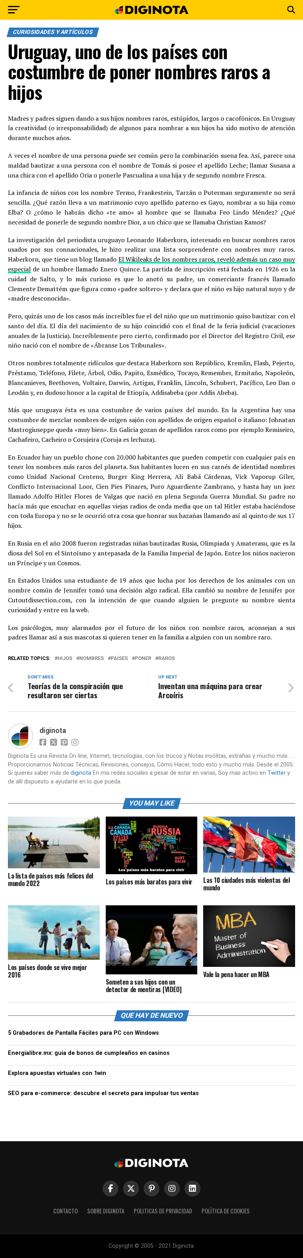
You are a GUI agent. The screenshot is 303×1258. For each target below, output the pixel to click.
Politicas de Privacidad (163, 1211)
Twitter (276, 773)
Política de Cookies (226, 1211)
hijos (65, 658)
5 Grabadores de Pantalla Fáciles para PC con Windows (83, 1033)
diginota (52, 731)
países (119, 658)
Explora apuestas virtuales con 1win (57, 1073)
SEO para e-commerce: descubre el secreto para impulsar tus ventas (103, 1093)
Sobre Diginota (105, 1211)
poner (143, 658)
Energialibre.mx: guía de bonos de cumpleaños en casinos (89, 1053)
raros (166, 658)
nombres (91, 658)
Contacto (65, 1211)
